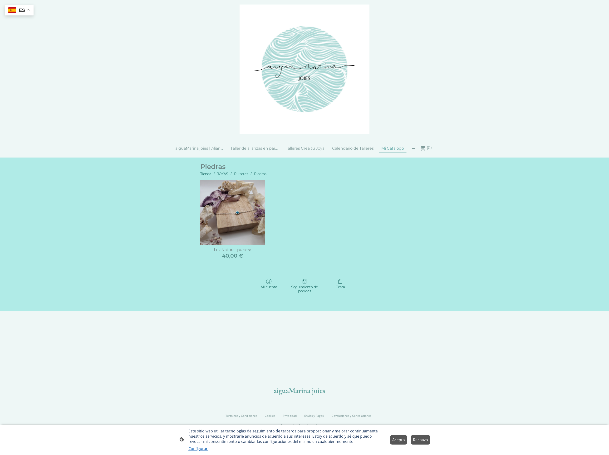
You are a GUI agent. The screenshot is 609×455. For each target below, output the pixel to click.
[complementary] (19, 10)
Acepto (398, 439)
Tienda (205, 174)
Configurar (198, 448)
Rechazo (420, 439)
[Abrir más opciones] (413, 148)
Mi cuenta (269, 287)
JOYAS (222, 174)
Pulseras (241, 174)
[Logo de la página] (304, 69)
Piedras (260, 174)
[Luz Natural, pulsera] (232, 212)
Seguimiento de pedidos (304, 289)
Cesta (340, 287)
